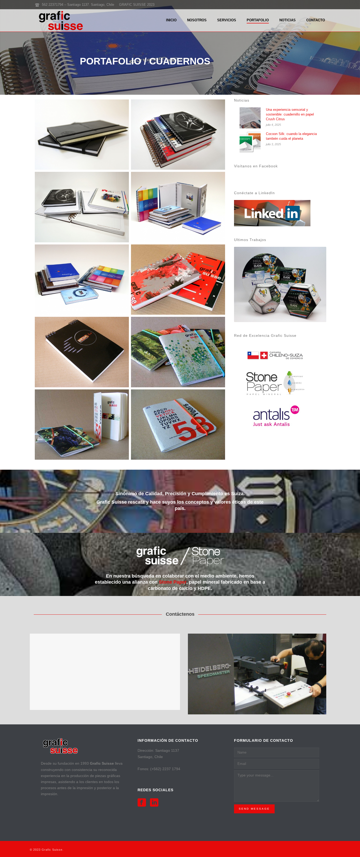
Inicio (171, 20)
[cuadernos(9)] (178, 207)
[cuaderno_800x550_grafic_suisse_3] (82, 352)
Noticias (287, 20)
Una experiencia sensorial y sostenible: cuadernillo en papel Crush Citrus (290, 114)
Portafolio (258, 20)
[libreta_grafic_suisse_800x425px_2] (178, 352)
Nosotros (197, 20)
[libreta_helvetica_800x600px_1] (178, 424)
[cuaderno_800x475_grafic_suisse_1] (178, 279)
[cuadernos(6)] (82, 207)
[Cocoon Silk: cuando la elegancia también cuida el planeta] (250, 142)
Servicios (226, 20)
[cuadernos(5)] (178, 134)
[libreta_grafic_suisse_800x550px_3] (82, 424)
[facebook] (142, 802)
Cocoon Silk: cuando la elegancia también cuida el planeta (291, 136)
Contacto (315, 20)
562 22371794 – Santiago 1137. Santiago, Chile (78, 5)
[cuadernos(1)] (82, 134)
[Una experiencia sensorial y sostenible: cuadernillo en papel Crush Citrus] (250, 117)
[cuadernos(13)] (82, 279)
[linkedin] (154, 802)
